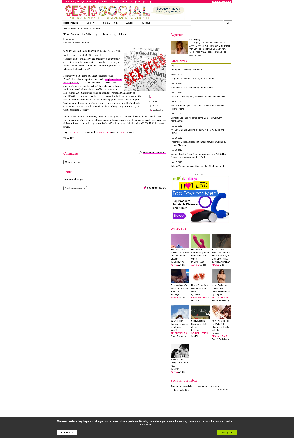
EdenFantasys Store (221, 1)
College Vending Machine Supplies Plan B (190, 166)
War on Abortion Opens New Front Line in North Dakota (196, 106)
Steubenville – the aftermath (184, 88)
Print (155, 101)
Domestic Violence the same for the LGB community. (195, 118)
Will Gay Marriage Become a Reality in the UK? (192, 130)
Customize (67, 432)
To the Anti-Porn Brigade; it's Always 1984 (190, 97)
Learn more (145, 424)
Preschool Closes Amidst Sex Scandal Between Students (197, 142)
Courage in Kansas (180, 70)
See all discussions (156, 187)
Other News (179, 60)
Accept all (227, 432)
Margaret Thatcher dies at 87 (184, 79)
